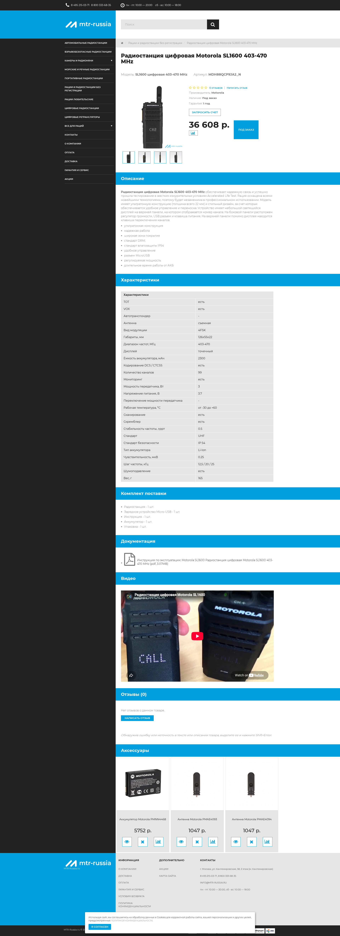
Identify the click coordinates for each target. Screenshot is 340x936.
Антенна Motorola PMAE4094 (252, 819)
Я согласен (99, 926)
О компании (127, 868)
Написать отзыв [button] (137, 718)
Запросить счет (205, 112)
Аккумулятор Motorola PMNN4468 (142, 819)
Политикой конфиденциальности (131, 920)
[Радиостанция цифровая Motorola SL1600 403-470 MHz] (129, 157)
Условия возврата (131, 896)
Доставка (125, 875)
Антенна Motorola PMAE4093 (197, 819)
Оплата (123, 882)
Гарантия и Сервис (131, 889)
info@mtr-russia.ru (213, 882)
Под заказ (246, 129)
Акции (163, 868)
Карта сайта (167, 875)
